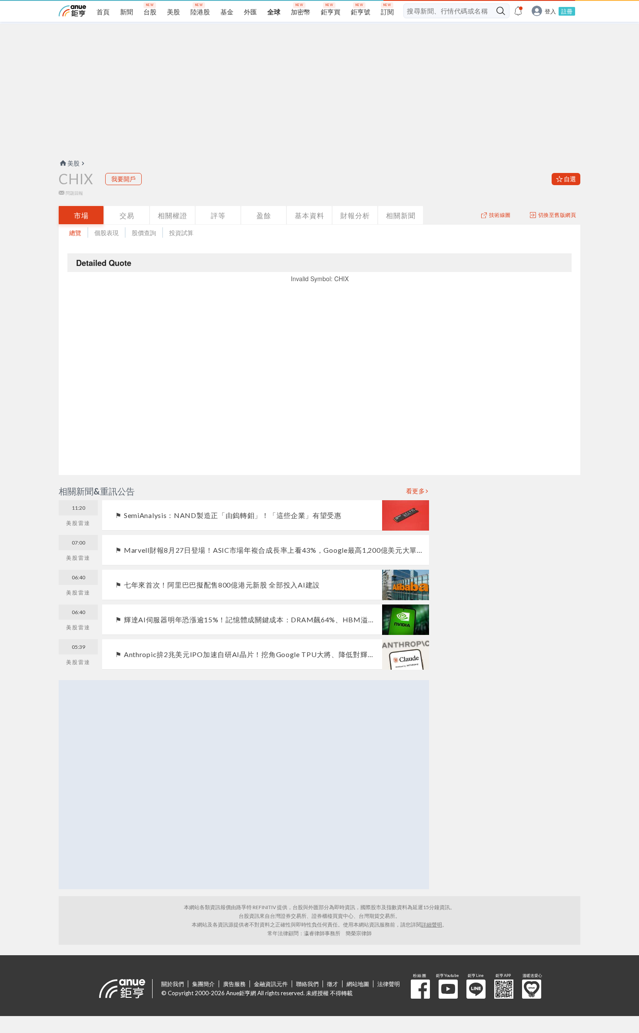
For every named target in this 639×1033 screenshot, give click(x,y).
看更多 (415, 491)
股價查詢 (144, 232)
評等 (218, 215)
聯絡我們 (307, 983)
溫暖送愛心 (531, 989)
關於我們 (172, 983)
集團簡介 (203, 983)
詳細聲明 (431, 924)
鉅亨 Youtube (448, 989)
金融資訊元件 (271, 983)
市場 (81, 215)
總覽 (75, 232)
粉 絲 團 (420, 989)
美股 (73, 163)
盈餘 (263, 215)
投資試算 (181, 232)
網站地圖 (357, 983)
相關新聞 (401, 215)
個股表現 (106, 232)
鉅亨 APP (503, 989)
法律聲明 (388, 983)
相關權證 (172, 215)
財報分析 (355, 215)
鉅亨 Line (476, 989)
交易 (127, 215)
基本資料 (309, 215)
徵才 (332, 983)
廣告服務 (234, 983)
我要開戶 (123, 179)
